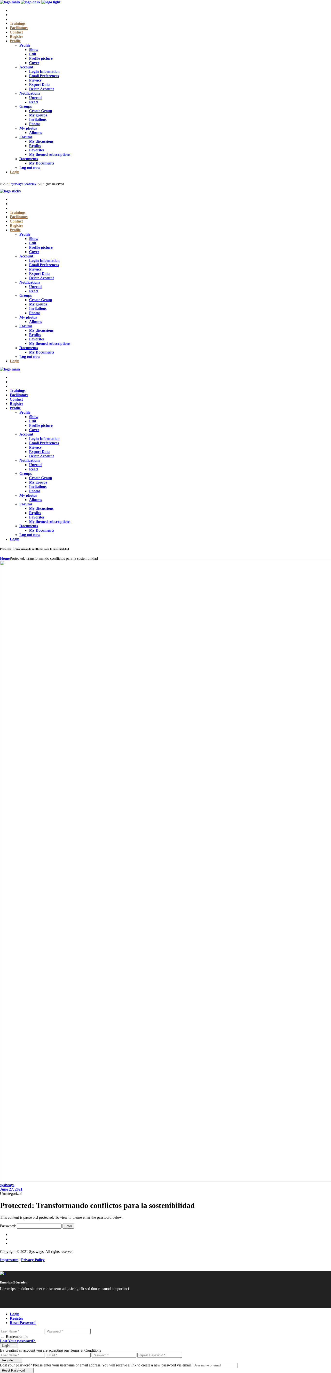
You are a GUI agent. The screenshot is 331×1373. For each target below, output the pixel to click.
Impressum (9, 1260)
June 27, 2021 (11, 1189)
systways (7, 1185)
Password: (8, 1226)
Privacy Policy (33, 1260)
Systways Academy (23, 184)
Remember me (17, 1336)
